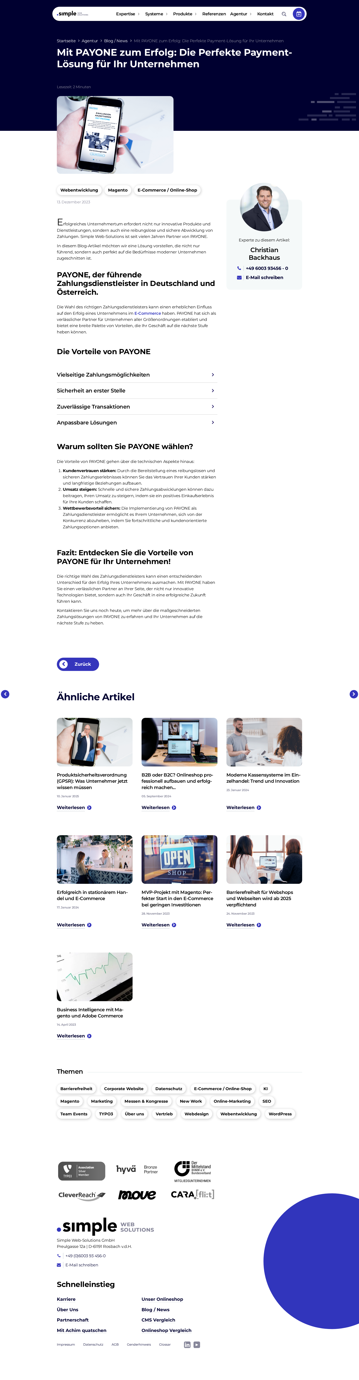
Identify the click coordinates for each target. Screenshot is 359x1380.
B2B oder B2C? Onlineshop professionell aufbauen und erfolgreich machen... (177, 781)
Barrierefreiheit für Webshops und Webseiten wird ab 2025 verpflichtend (259, 898)
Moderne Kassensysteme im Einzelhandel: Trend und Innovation (263, 778)
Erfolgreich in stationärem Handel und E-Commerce (92, 895)
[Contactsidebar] (299, 14)
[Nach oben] (344, 1365)
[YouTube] (197, 1344)
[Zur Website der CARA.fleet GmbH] (192, 1194)
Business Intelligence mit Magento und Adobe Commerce (90, 1013)
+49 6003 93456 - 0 (267, 268)
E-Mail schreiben (264, 277)
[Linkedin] (187, 1344)
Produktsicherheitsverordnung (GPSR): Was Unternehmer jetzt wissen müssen (92, 781)
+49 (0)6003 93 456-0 (85, 1255)
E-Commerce (147, 313)
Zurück (82, 664)
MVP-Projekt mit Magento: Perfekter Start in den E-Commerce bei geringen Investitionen (177, 898)
